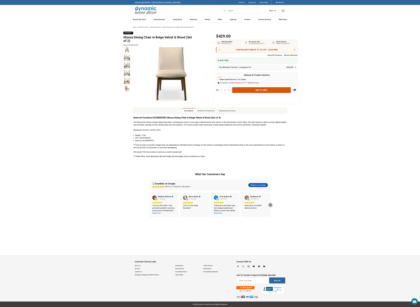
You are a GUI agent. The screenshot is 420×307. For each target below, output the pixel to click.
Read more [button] (156, 213)
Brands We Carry (143, 27)
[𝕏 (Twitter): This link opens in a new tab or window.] (243, 266)
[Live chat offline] (414, 301)
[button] (127, 50)
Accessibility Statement (210, 272)
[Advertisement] (210, 234)
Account (137, 268)
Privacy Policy (179, 268)
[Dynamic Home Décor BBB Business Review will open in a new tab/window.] (273, 289)
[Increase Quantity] (228, 90)
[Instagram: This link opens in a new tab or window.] (248, 266)
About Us (242, 2)
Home (134, 27)
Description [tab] (188, 111)
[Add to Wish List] (295, 90)
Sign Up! (277, 280)
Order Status (263, 2)
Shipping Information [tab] (227, 111)
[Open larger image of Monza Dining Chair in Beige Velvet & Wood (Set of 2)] (171, 74)
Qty (217, 90)
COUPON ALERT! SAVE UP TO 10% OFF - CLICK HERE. (257, 50)
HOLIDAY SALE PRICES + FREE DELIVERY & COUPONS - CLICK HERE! (158, 2)
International (179, 265)
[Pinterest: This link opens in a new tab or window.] (259, 266)
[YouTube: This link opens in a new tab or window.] (254, 266)
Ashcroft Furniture (155, 27)
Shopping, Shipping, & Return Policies (147, 275)
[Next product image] (206, 74)
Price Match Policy (181, 272)
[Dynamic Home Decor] (146, 10)
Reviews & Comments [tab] (206, 111)
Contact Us (252, 2)
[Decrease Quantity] (221, 90)
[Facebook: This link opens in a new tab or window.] (238, 266)
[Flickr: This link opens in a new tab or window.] (264, 266)
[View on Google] (154, 197)
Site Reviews (207, 268)
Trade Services (208, 265)
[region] (126, 74)
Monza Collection (291, 55)
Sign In (271, 10)
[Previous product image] (136, 74)
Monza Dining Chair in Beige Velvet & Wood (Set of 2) (178, 27)
